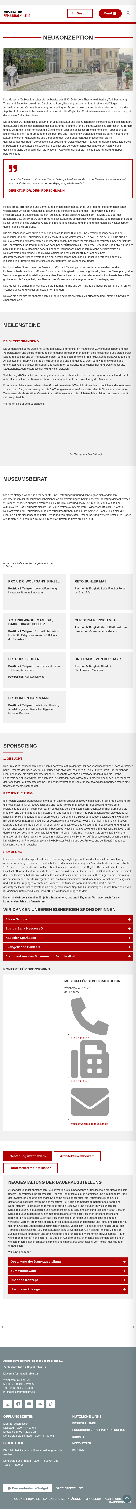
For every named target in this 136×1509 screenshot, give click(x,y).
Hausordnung (120, 1502)
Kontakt (79, 1450)
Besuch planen (84, 1423)
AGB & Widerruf (117, 1499)
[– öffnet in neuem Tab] (68, 1328)
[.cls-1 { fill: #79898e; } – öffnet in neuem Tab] (50, 1404)
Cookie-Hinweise (27, 1499)
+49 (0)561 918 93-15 (21, 1387)
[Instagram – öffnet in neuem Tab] (7, 1404)
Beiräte (78, 1436)
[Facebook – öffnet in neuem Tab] (18, 1404)
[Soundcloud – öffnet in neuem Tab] (40, 1404)
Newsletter (81, 1443)
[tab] (27, 1156)
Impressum (93, 1499)
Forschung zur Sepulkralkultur (98, 1430)
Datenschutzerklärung (62, 1499)
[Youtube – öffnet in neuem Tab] (29, 1404)
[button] (7, 432)
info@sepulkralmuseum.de (19, 1391)
